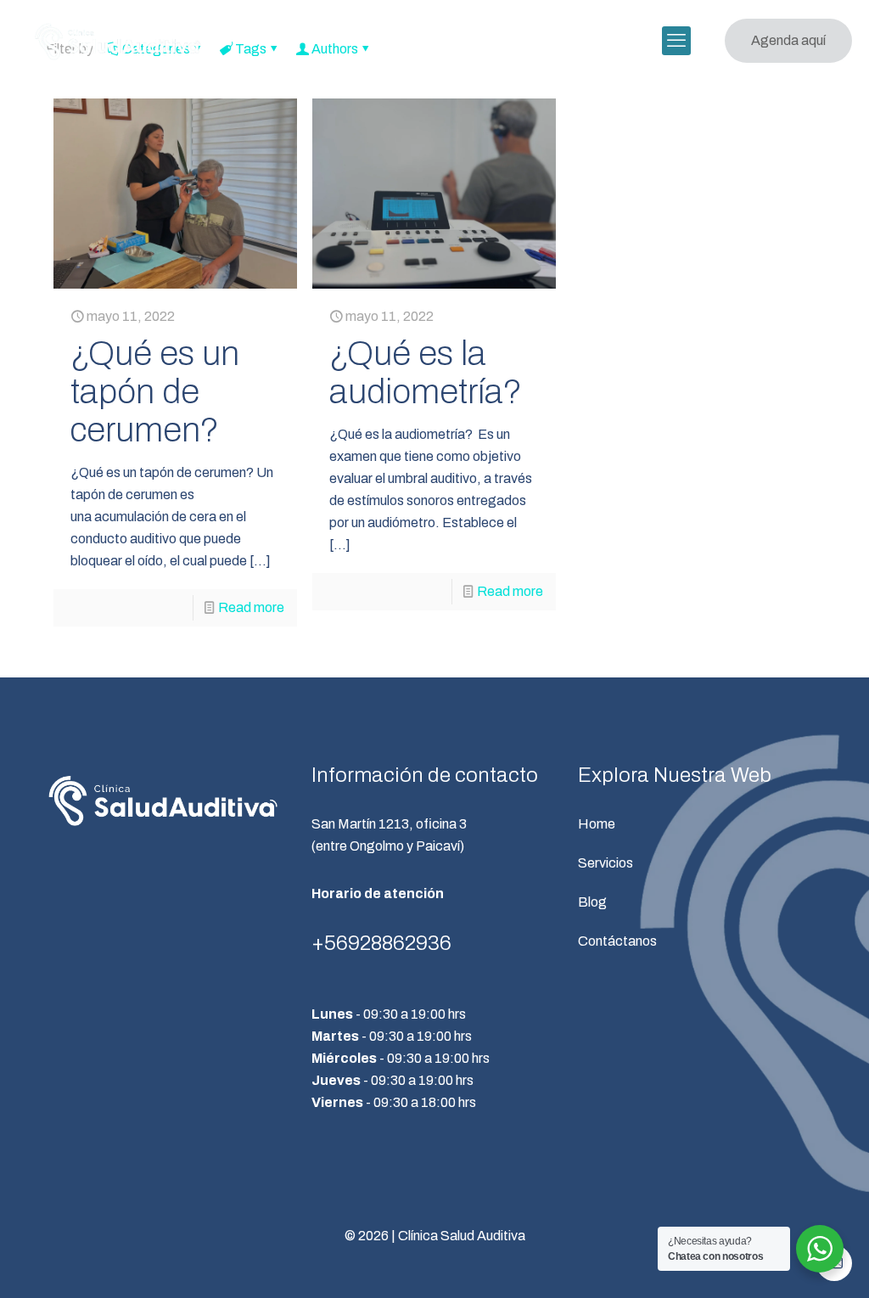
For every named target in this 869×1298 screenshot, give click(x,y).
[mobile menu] (676, 40)
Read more (251, 607)
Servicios (605, 863)
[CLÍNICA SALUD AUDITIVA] (118, 40)
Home (596, 824)
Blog (592, 902)
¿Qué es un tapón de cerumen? (154, 391)
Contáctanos (617, 941)
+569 (335, 943)
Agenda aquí (788, 40)
